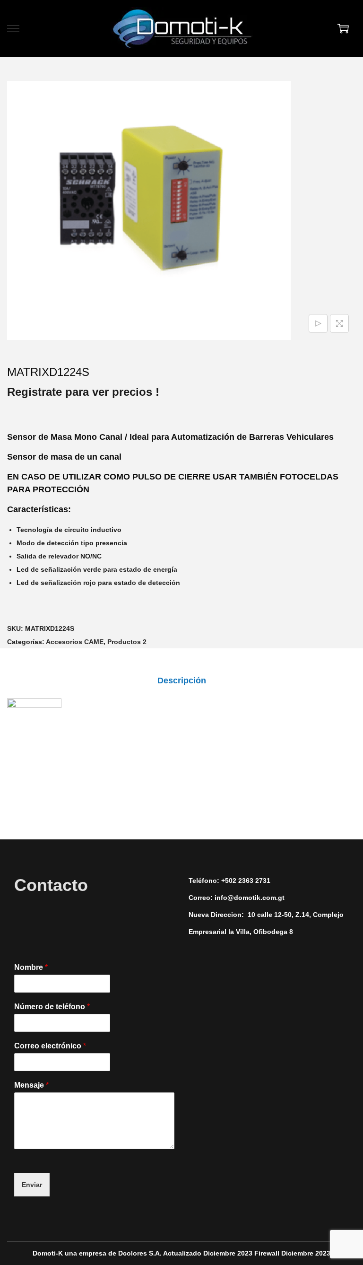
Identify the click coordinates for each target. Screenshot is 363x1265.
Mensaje (31, 1085)
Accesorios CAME (75, 642)
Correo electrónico (50, 1046)
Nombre (31, 967)
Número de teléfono (52, 1007)
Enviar (32, 1184)
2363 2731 (254, 880)
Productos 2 (127, 642)
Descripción (181, 680)
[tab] (181, 680)
